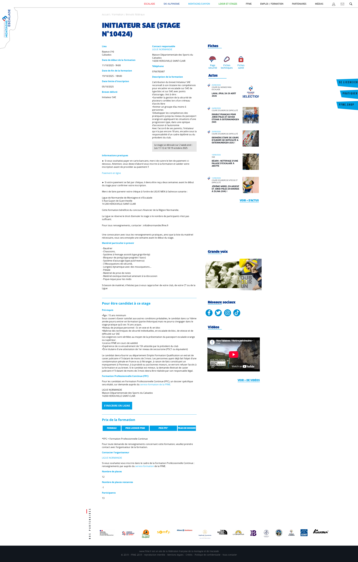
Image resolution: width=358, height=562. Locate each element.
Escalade (149, 4)
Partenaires (299, 4)
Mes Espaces (333, 5)
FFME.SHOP (346, 105)
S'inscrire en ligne (117, 405)
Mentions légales (175, 555)
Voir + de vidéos (249, 380)
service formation (144, 466)
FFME (249, 4)
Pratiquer (350, 93)
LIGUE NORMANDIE (162, 49)
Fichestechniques (227, 66)
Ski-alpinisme (172, 4)
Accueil (106, 15)
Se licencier (348, 82)
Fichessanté (240, 66)
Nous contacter (230, 555)
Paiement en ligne (111, 173)
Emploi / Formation (271, 4)
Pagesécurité (212, 66)
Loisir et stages (228, 4)
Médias (319, 4)
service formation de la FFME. (155, 384)
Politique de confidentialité (207, 555)
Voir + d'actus (249, 200)
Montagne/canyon (199, 4)
